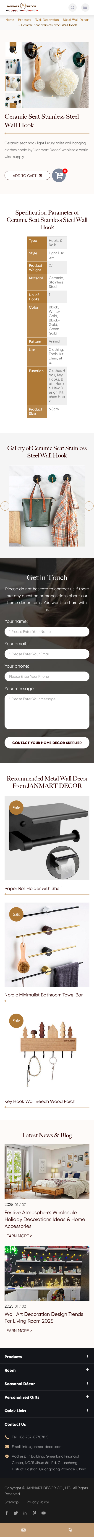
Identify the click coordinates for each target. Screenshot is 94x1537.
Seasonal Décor (20, 1383)
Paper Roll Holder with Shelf (33, 888)
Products (24, 20)
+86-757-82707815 (33, 1437)
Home (10, 20)
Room (10, 1370)
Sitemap (11, 1502)
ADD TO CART (27, 176)
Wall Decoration (47, 20)
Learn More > (18, 1235)
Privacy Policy (38, 1502)
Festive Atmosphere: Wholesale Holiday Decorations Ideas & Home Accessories (45, 1219)
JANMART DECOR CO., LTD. (49, 1488)
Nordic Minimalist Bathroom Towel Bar (44, 995)
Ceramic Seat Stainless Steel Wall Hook (49, 25)
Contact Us (15, 1424)
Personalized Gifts (22, 1397)
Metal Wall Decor (76, 20)
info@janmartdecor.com (42, 1447)
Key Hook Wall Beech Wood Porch (40, 1101)
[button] (13, 44)
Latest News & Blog (47, 1135)
